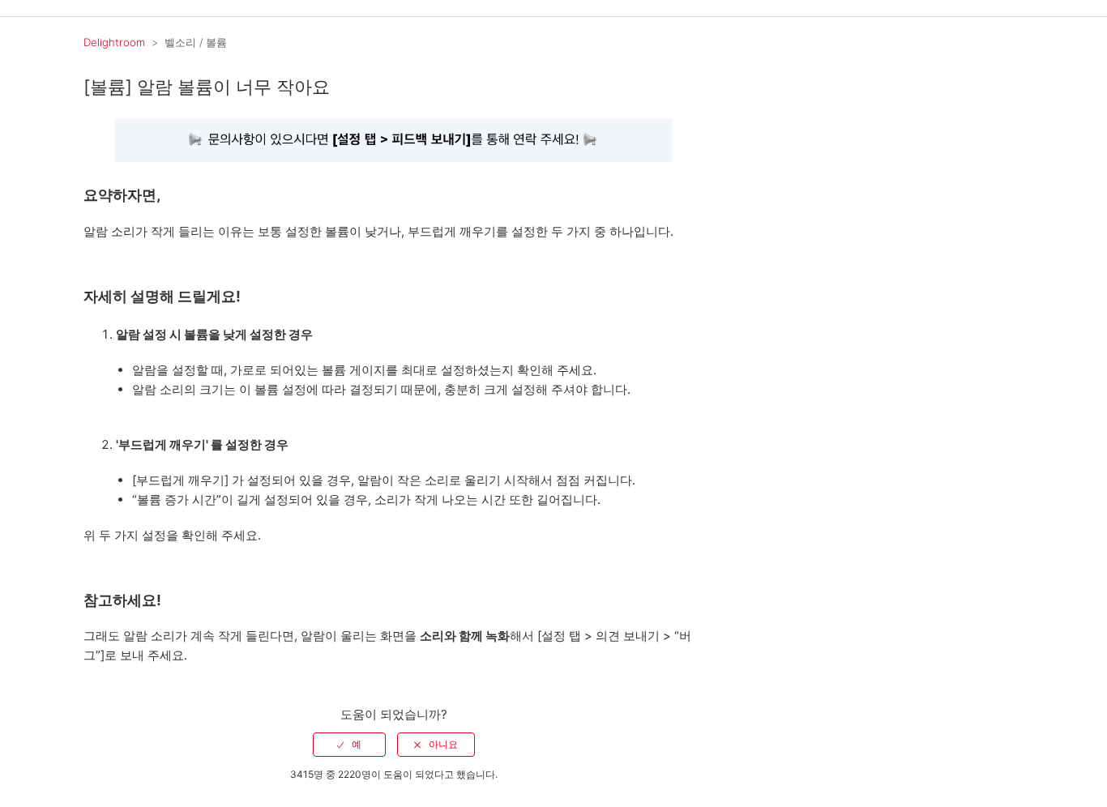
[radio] (349, 744)
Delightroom (114, 42)
